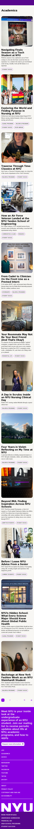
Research (21, 234)
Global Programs (7, 123)
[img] (17, 31)
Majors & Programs (22, 123)
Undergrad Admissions (10, 818)
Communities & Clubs (9, 234)
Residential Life (7, 356)
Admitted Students (8, 523)
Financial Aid (6, 821)
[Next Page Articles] (31, 700)
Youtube (4, 773)
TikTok (3, 776)
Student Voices (7, 69)
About (3, 786)
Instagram (5, 763)
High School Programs (10, 823)
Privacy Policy (7, 789)
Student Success (8, 826)
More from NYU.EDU (9, 815)
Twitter (4, 766)
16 (24, 700)
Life (2, 750)
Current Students (8, 574)
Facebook (5, 769)
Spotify (4, 780)
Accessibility (6, 796)
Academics (5, 754)
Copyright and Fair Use (10, 792)
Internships (6, 292)
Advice (4, 757)
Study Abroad (19, 127)
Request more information (11, 744)
